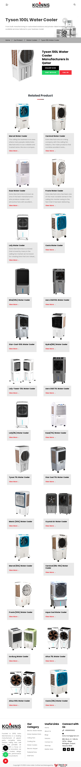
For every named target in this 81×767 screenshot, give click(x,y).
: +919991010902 (69, 730)
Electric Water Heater (34, 731)
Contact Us (49, 742)
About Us (48, 731)
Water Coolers (31, 40)
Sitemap (48, 746)
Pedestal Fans (32, 752)
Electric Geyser (32, 749)
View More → (14, 151)
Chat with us (50, 72)
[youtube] (68, 749)
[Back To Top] (75, 761)
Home (8, 40)
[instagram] (72, 749)
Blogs (46, 735)
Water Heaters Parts (34, 734)
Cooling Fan (31, 741)
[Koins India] (41, 5)
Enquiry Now (50, 68)
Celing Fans (31, 738)
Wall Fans (30, 756)
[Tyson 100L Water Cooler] (22, 67)
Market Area (49, 749)
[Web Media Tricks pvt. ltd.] (61, 765)
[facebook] (64, 749)
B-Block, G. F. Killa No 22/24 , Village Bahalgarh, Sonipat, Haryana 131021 (70, 742)
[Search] (74, 4)
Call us (66, 72)
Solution (47, 738)
